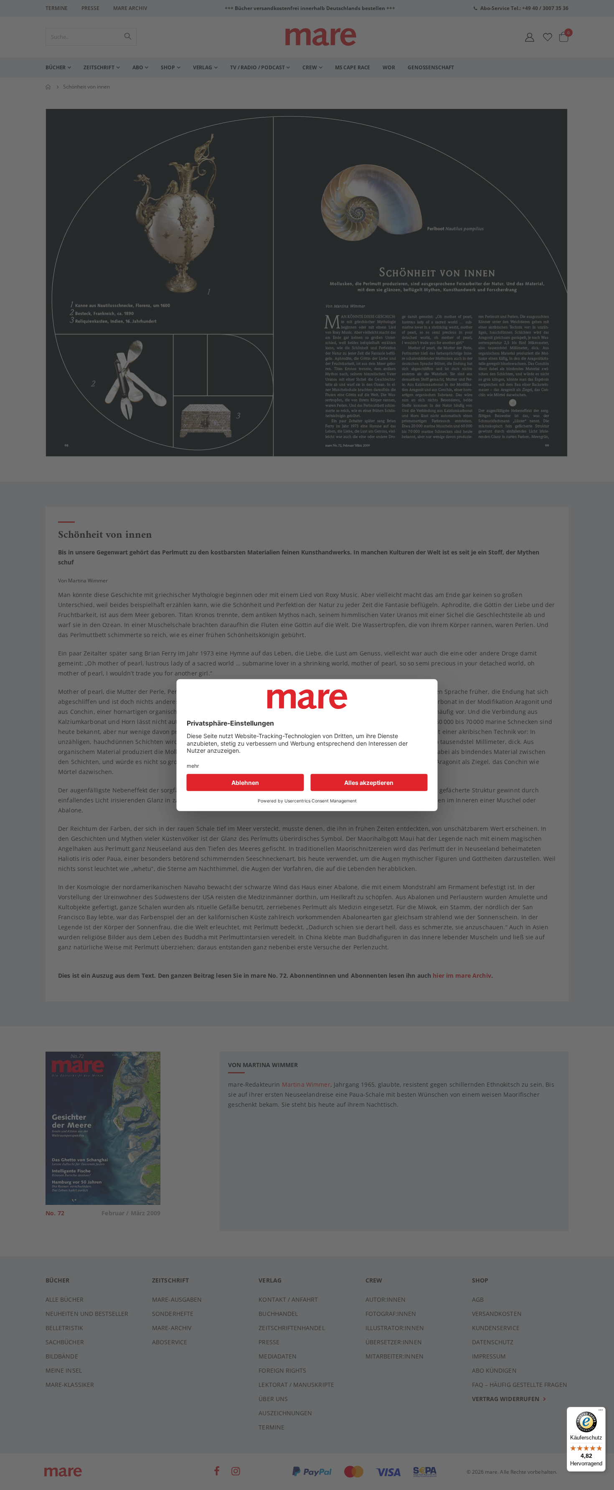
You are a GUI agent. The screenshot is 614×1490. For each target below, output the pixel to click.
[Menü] (601, 1409)
